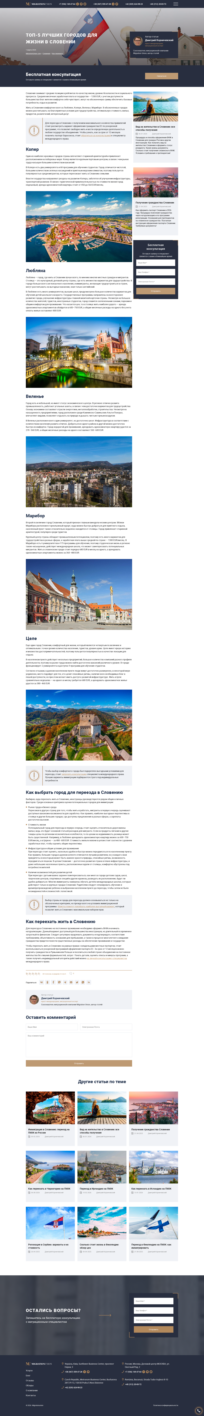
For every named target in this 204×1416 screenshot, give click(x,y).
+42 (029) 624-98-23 (134, 4)
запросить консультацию (74, 774)
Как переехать (57, 53)
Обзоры (30, 1385)
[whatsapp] (84, 4)
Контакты (31, 1395)
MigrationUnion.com (33, 53)
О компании (32, 1390)
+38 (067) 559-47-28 (102, 4)
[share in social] (41, 982)
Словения (46, 53)
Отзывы (30, 1380)
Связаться (161, 76)
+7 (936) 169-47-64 (67, 4)
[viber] (81, 4)
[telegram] (77, 4)
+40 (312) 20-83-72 (158, 4)
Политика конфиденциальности (165, 1405)
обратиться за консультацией (96, 135)
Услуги (29, 1370)
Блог (28, 1375)
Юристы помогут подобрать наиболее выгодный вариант (86, 906)
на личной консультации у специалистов (107, 958)
